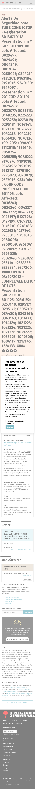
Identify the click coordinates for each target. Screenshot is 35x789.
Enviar (10, 427)
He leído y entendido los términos (15, 422)
